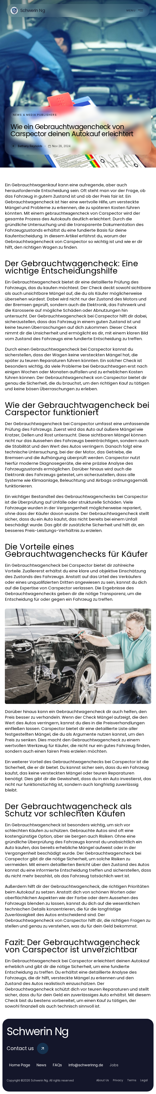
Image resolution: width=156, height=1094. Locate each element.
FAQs (57, 1064)
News (41, 1064)
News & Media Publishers (35, 114)
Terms (131, 1080)
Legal (144, 1080)
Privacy (118, 1080)
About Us (102, 1080)
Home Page (19, 1064)
